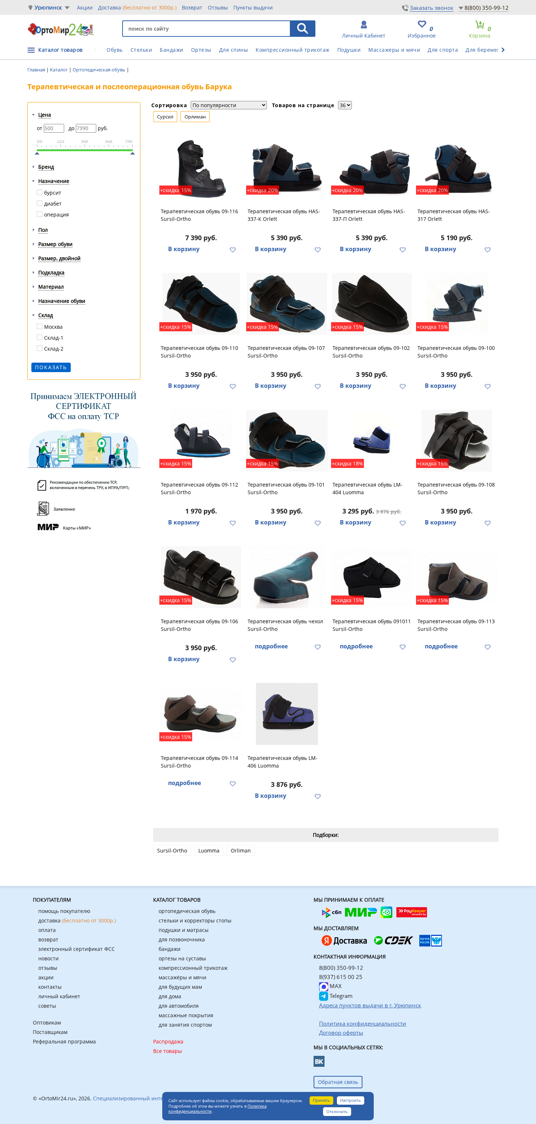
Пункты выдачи (253, 7)
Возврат (192, 7)
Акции (85, 7)
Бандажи (171, 49)
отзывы (47, 967)
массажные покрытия (186, 1015)
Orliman (241, 850)
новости (48, 958)
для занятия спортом (185, 1024)
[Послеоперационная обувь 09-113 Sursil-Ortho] (457, 577)
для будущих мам (180, 986)
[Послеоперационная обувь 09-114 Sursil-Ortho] (201, 714)
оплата (47, 929)
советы (47, 1005)
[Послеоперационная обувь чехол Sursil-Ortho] (287, 577)
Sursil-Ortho (172, 850)
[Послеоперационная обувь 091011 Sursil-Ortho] (372, 577)
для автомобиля (179, 1005)
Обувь (114, 49)
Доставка (137, 7)
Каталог (59, 69)
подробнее (271, 646)
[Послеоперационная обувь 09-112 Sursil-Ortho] (201, 441)
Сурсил (165, 116)
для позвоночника (182, 939)
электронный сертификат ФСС (76, 948)
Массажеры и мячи (394, 49)
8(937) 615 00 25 (340, 976)
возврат (48, 939)
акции (46, 977)
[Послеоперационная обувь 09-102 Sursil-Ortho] (372, 304)
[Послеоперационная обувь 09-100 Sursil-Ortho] (457, 304)
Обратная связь (338, 1081)
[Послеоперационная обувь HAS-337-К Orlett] (287, 167)
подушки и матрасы (184, 929)
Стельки (141, 49)
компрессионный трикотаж (193, 967)
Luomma (209, 850)
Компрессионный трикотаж (293, 49)
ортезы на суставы (182, 958)
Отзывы (218, 7)
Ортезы (201, 49)
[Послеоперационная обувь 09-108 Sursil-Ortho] (457, 441)
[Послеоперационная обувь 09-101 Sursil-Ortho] (287, 441)
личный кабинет (59, 996)
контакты (50, 986)
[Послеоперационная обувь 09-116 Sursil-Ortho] (201, 167)
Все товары (167, 1050)
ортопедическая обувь (187, 911)
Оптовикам (47, 1022)
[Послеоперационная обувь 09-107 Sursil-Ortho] (287, 304)
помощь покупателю (64, 911)
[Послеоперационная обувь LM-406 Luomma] (287, 714)
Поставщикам (50, 1032)
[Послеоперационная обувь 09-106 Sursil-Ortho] (201, 577)
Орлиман (195, 116)
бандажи (169, 948)
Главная (36, 69)
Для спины (233, 49)
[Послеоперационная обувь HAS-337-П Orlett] (372, 167)
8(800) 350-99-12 (487, 7)
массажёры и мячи (182, 977)
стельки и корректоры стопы (195, 920)
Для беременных (488, 49)
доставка (77, 920)
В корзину (183, 249)
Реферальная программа (64, 1041)
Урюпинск (48, 7)
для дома (170, 996)
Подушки (349, 49)
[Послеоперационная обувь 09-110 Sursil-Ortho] (201, 304)
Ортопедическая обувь (100, 69)
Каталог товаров (60, 49)
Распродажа (168, 1041)
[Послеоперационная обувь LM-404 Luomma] (372, 441)
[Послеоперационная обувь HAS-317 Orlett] (457, 167)
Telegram (340, 995)
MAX (335, 986)
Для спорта (443, 49)
